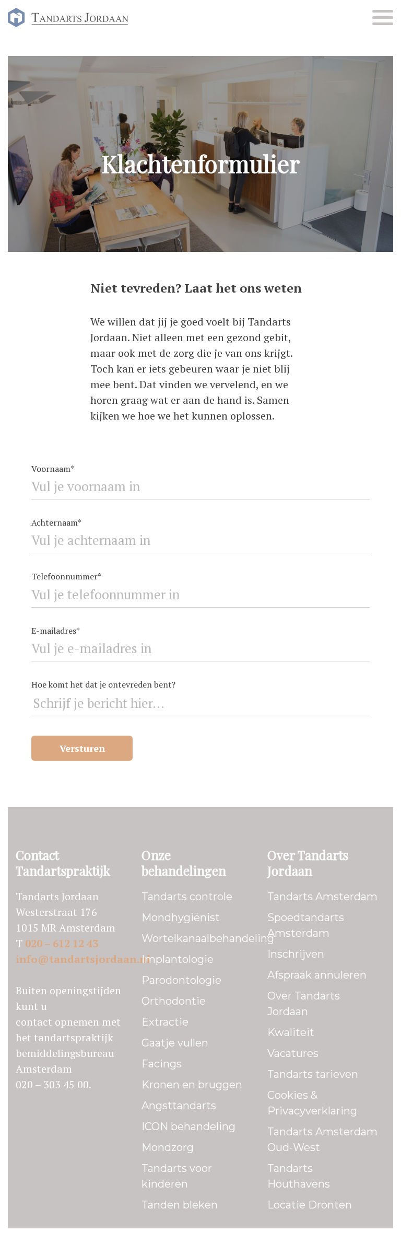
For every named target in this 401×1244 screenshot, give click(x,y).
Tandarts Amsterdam (322, 896)
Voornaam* (52, 468)
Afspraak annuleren (317, 975)
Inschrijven (295, 954)
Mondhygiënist (180, 917)
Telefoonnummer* (66, 576)
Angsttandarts (178, 1105)
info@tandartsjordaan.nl (83, 959)
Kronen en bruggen (191, 1084)
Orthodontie (173, 1001)
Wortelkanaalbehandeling (207, 938)
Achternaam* (56, 522)
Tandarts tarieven (312, 1074)
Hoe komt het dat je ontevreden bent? (103, 684)
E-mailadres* (55, 630)
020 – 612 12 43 (61, 943)
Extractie (164, 1022)
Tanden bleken (179, 1205)
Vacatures (293, 1053)
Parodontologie (181, 980)
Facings (161, 1063)
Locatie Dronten (309, 1205)
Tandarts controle (186, 896)
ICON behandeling (188, 1126)
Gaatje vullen (174, 1043)
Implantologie (177, 959)
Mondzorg (167, 1147)
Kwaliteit (290, 1032)
